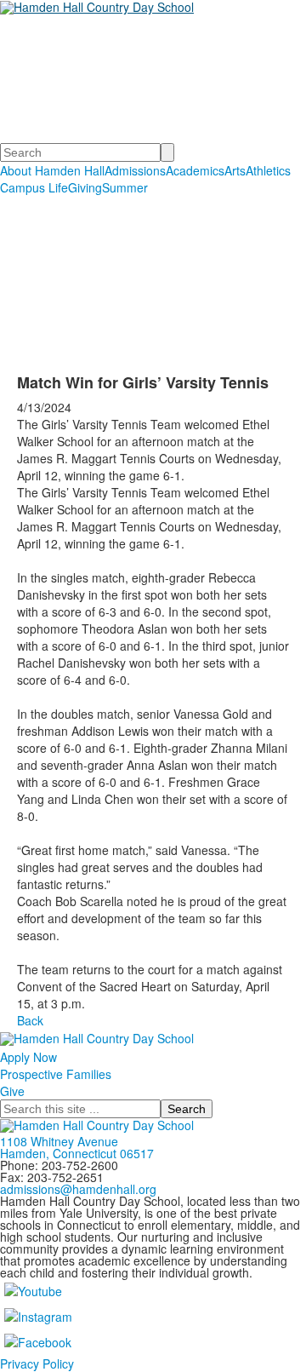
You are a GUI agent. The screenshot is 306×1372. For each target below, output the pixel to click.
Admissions (135, 170)
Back (30, 1020)
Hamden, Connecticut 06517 (77, 1153)
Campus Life (34, 187)
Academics (195, 170)
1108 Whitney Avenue (59, 1141)
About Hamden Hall (52, 170)
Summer (125, 187)
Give (12, 1090)
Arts (235, 170)
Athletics (268, 170)
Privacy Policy (37, 1363)
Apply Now (28, 1056)
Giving (85, 187)
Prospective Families (55, 1073)
